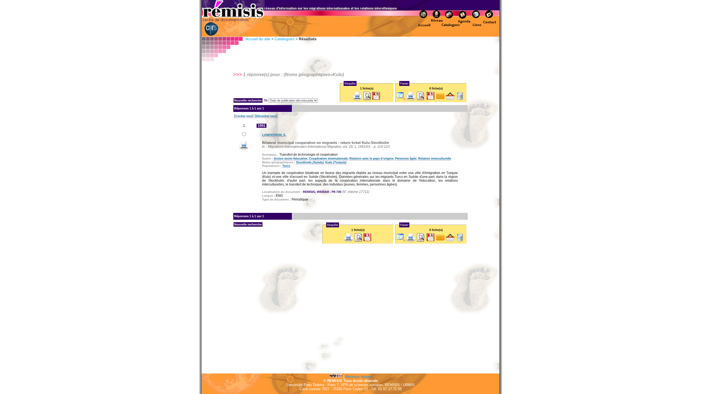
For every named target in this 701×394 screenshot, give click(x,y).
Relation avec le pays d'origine (371, 158)
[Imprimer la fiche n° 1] (244, 148)
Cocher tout (243, 116)
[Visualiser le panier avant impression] (401, 99)
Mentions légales (358, 377)
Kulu (335, 162)
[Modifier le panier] (450, 99)
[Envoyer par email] (440, 99)
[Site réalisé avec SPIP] (335, 377)
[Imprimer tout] (357, 99)
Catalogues (284, 39)
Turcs (286, 165)
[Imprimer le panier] (410, 99)
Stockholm (310, 162)
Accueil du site (257, 39)
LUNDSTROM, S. (274, 135)
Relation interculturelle (434, 158)
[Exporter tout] (376, 99)
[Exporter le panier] (430, 99)
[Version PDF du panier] (420, 99)
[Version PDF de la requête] (367, 99)
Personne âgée (405, 158)
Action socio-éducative (290, 158)
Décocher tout (266, 116)
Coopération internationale (328, 158)
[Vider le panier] (460, 99)
